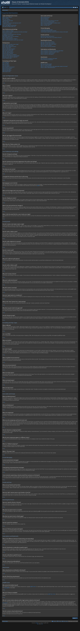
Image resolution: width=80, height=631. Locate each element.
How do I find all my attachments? (47, 59)
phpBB (38, 185)
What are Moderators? (45, 18)
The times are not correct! (7, 33)
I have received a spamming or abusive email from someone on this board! (54, 31)
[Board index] (6, 3)
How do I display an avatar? (8, 37)
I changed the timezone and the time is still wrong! (12, 34)
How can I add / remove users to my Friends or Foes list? (51, 37)
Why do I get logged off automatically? (9, 25)
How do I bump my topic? (7, 58)
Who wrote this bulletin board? (46, 64)
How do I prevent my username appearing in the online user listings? (15, 31)
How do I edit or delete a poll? (8, 50)
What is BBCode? (6, 62)
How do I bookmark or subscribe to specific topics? (50, 51)
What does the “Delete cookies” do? (9, 26)
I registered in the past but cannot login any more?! (12, 22)
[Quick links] (3, 7)
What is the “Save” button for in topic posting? (11, 55)
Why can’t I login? (6, 21)
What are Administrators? (45, 17)
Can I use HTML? (6, 63)
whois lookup (5, 602)
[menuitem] (6, 7)
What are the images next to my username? (10, 36)
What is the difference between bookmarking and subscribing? (52, 50)
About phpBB (6, 587)
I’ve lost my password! (7, 24)
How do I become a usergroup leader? (47, 21)
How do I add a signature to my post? (9, 46)
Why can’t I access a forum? (8, 51)
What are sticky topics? (7, 69)
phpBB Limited (33, 586)
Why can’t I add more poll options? (9, 48)
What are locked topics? (7, 70)
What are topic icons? (6, 71)
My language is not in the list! (8, 35)
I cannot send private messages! (47, 29)
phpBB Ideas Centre (51, 594)
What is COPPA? (6, 18)
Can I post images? (6, 65)
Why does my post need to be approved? (10, 56)
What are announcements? (7, 68)
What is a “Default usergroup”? (46, 24)
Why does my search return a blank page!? (48, 44)
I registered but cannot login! (8, 20)
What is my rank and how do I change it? (10, 38)
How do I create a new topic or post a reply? (10, 44)
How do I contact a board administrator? (48, 67)
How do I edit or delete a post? (8, 45)
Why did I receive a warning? (8, 53)
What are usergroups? (45, 19)
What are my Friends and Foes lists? (47, 36)
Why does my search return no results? (48, 42)
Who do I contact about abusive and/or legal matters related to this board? (54, 66)
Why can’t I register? (6, 19)
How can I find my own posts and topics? (48, 46)
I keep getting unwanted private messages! (48, 30)
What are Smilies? (6, 64)
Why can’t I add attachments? (8, 52)
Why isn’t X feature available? (46, 65)
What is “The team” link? (45, 25)
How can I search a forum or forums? (47, 41)
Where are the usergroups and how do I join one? (49, 20)
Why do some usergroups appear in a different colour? (50, 22)
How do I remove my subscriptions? (47, 54)
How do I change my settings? (8, 30)
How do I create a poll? (7, 47)
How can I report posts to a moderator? (10, 54)
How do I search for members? (46, 45)
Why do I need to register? (7, 17)
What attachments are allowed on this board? (49, 58)
